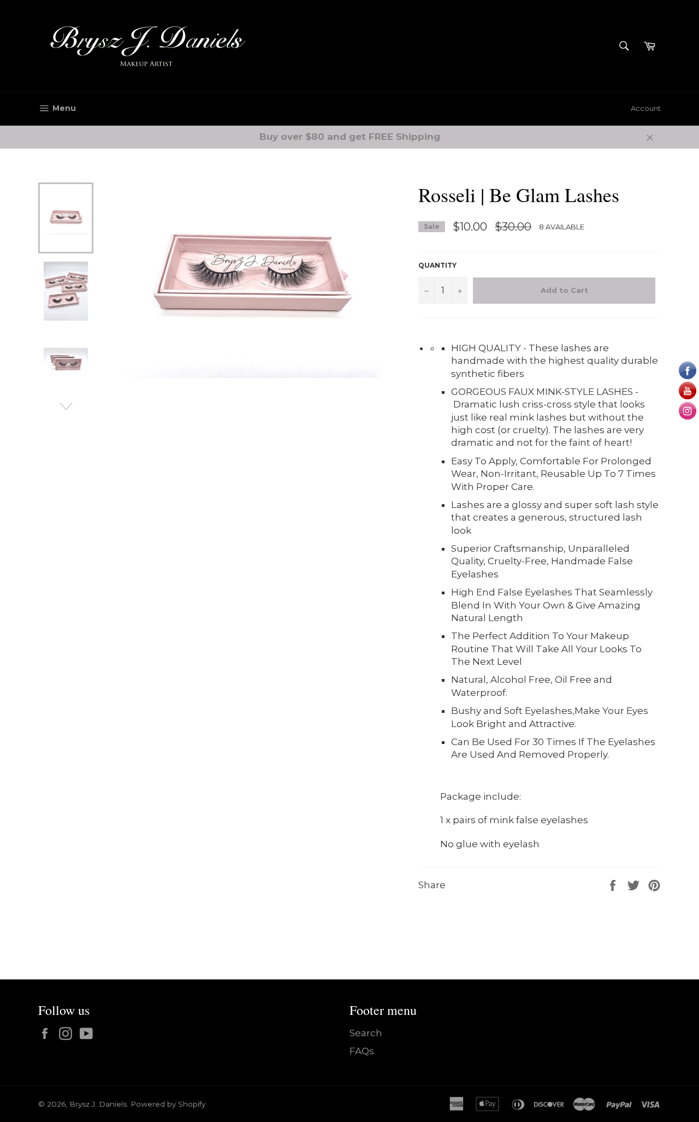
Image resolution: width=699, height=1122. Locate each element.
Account (646, 108)
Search (366, 1032)
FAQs (362, 1051)
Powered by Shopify (168, 1104)
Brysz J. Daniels (98, 1104)
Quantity (437, 265)
